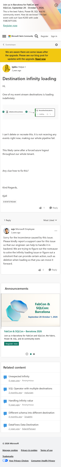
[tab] (30, 353)
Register (44, 36)
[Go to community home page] (20, 36)
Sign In (54, 36)
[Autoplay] (26, 353)
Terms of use (47, 450)
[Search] (36, 36)
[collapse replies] (30, 226)
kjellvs (15, 66)
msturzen (28, 392)
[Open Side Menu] (4, 36)
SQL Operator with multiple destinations (30, 388)
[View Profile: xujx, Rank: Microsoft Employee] (6, 231)
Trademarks (8, 456)
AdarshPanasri (29, 428)
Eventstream (11, 44)
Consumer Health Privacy (43, 460)
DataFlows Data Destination (23, 424)
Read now (40, 58)
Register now (10, 25)
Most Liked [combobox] (50, 220)
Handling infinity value (21, 400)
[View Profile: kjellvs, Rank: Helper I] (6, 68)
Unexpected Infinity (19, 376)
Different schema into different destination (31, 412)
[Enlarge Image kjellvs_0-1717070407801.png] (30, 112)
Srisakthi (28, 416)
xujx (13, 229)
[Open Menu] (56, 45)
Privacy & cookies (29, 450)
